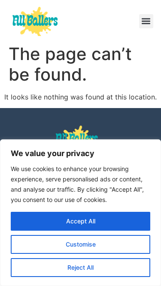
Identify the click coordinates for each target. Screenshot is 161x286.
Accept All (80, 221)
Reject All (80, 267)
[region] (80, 212)
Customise (81, 244)
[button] (146, 21)
